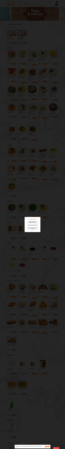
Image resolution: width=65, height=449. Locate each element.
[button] (56, 448)
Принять (47, 446)
